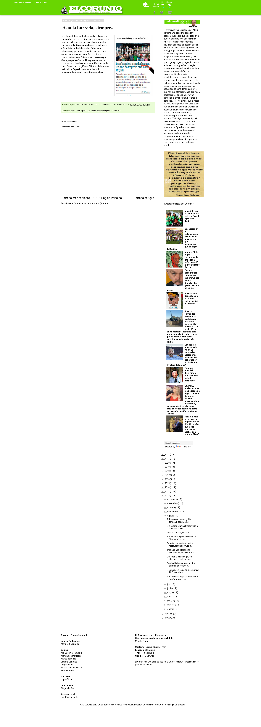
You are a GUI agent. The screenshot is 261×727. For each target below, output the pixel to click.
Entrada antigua (144, 198)
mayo (170, 592)
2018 (167, 471)
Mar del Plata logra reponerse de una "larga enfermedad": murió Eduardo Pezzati (192, 260)
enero (170, 609)
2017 (167, 475)
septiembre (173, 511)
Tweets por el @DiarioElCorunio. (179, 204)
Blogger (181, 704)
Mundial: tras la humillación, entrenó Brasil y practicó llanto (192, 216)
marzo (170, 601)
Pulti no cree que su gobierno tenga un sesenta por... (180, 520)
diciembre (172, 499)
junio (169, 588)
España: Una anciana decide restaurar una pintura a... (180, 544)
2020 (167, 463)
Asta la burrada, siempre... (179, 532)
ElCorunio (150, 650)
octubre (171, 507)
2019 (167, 467)
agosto (170, 516)
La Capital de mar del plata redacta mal (104, 111)
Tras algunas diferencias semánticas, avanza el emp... (182, 551)
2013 (167, 491)
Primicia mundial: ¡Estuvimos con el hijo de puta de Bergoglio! (191, 374)
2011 (167, 614)
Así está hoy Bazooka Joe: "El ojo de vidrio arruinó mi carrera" (191, 298)
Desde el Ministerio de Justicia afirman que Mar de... (181, 564)
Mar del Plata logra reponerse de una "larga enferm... (182, 577)
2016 (167, 479)
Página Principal (111, 198)
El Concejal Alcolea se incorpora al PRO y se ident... (183, 571)
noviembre (172, 503)
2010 (167, 618)
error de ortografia (79, 111)
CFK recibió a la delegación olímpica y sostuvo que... (179, 557)
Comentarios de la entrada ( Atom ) (91, 203)
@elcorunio (148, 653)
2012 (167, 495)
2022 (167, 454)
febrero (171, 605)
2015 (167, 483)
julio (169, 584)
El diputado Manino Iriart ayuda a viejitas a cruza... (182, 527)
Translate (186, 446)
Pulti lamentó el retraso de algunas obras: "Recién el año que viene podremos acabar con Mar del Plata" (192, 425)
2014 (167, 487)
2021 (167, 458)
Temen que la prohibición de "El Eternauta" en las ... (181, 537)
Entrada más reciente (76, 198)
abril (169, 596)
